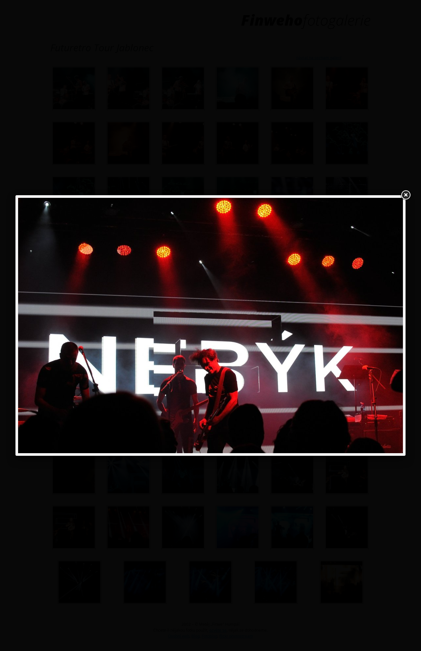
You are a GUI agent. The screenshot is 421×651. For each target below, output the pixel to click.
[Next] (326, 325)
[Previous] (95, 325)
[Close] (405, 195)
